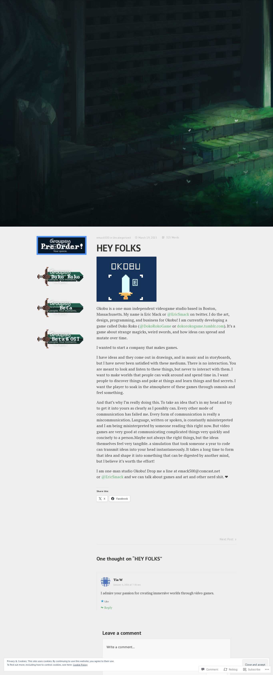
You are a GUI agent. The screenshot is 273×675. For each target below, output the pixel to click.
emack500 (103, 237)
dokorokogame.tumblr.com (200, 325)
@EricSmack (178, 314)
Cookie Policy (80, 664)
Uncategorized (122, 237)
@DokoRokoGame (155, 325)
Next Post (226, 539)
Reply (108, 608)
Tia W (118, 580)
